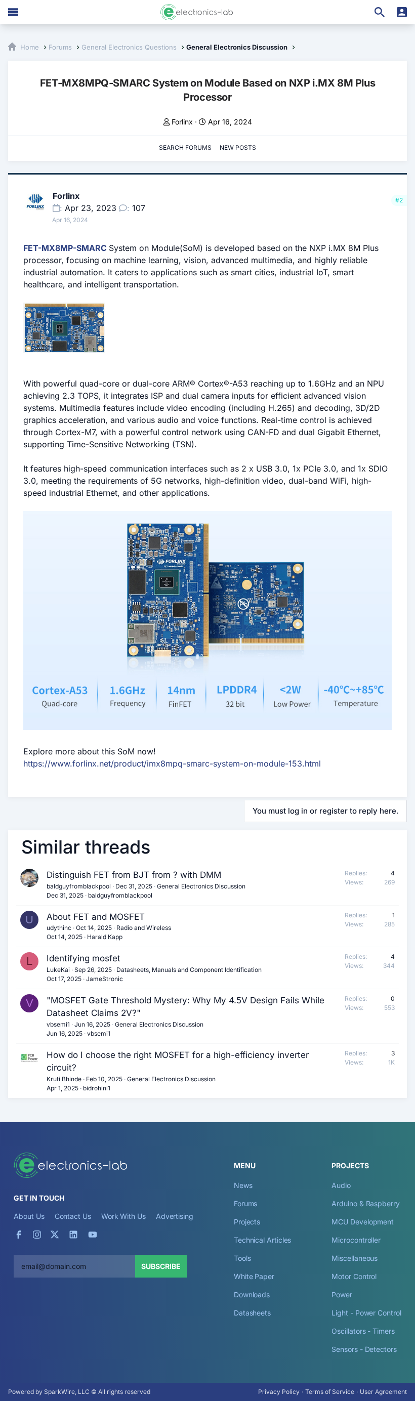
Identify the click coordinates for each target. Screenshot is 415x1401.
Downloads (252, 1294)
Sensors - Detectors (363, 1349)
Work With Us (123, 1216)
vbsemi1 (58, 1024)
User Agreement (383, 1391)
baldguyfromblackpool (79, 886)
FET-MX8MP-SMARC (65, 248)
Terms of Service (329, 1391)
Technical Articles (263, 1240)
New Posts (238, 147)
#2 (399, 200)
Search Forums (185, 147)
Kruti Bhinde (64, 1079)
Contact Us (73, 1216)
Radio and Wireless (143, 927)
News (243, 1185)
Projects (247, 1221)
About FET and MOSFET (96, 917)
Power (341, 1294)
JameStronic (104, 979)
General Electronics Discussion (201, 886)
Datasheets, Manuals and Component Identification (189, 969)
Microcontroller (356, 1240)
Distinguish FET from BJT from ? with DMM (134, 875)
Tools (242, 1258)
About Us (29, 1216)
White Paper (254, 1276)
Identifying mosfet (83, 958)
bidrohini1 (96, 1088)
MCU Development (362, 1221)
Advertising (174, 1216)
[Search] (380, 12)
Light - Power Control (366, 1312)
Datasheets (252, 1312)
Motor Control (354, 1276)
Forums (246, 1203)
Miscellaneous (354, 1258)
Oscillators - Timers (362, 1331)
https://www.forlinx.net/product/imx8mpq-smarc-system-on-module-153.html (172, 763)
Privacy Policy (279, 1391)
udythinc (59, 927)
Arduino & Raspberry (365, 1203)
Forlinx (182, 121)
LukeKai (58, 969)
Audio (341, 1185)
